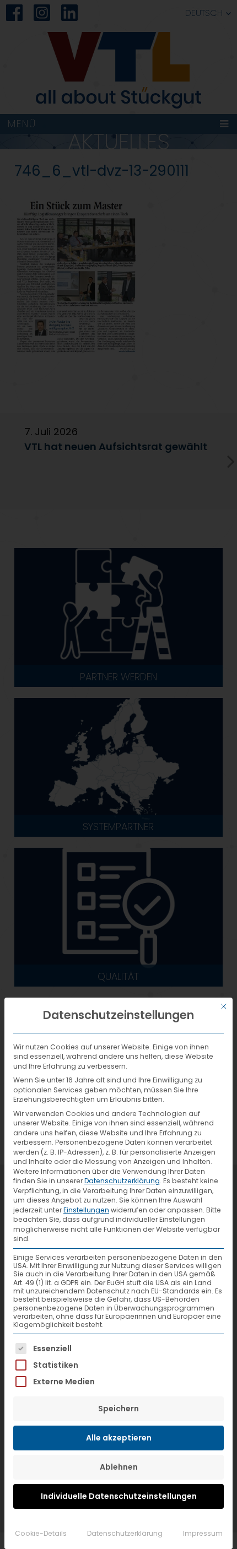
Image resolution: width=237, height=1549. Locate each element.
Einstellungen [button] (86, 1210)
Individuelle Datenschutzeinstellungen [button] (119, 1496)
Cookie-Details (41, 1533)
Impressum (203, 1533)
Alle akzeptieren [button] (119, 1437)
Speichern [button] (118, 1408)
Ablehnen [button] (119, 1466)
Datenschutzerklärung (122, 1180)
